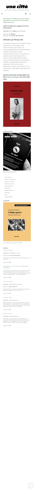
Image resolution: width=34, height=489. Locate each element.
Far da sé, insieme (8, 281)
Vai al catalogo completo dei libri (11, 242)
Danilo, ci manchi (7, 313)
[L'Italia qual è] (17, 221)
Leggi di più (6, 262)
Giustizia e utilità (7, 297)
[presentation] (1, 221)
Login (17, 1)
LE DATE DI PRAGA (8, 250)
